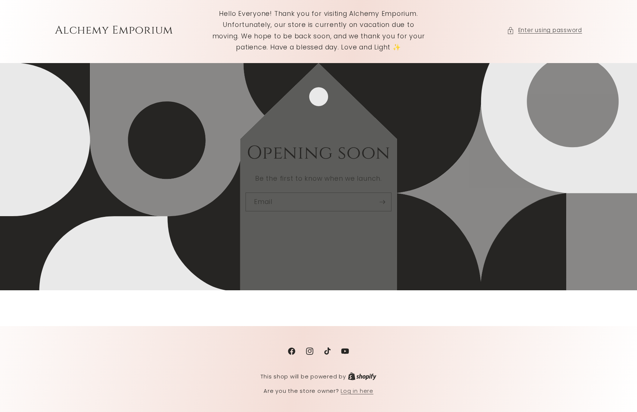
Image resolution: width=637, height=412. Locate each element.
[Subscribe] (382, 202)
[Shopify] (362, 376)
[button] (544, 30)
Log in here (357, 391)
